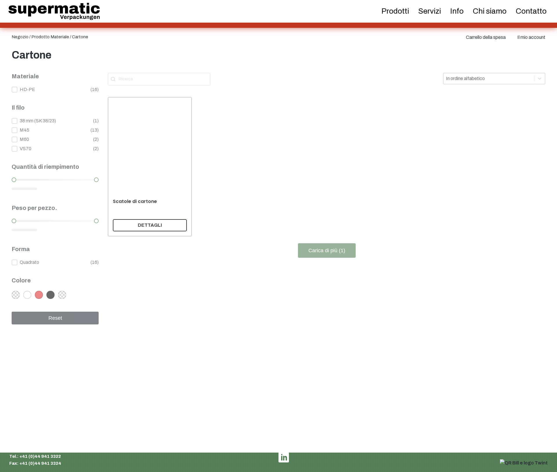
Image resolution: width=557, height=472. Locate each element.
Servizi (429, 11)
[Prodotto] (149, 166)
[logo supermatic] (54, 11)
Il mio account (531, 37)
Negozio (20, 37)
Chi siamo (490, 11)
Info (457, 11)
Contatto (531, 11)
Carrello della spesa (486, 37)
